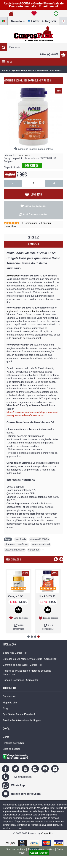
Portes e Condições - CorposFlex (21, 680)
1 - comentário (29, 223)
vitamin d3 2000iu (39, 539)
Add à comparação (35, 214)
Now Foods (24, 155)
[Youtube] (26, 768)
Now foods (20, 539)
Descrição (33, 237)
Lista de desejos (35, 205)
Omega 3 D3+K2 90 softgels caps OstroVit (19, 596)
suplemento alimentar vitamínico (24, 311)
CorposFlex (47, 833)
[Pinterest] (45, 768)
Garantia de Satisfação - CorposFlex (22, 664)
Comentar (33, 244)
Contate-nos (9, 696)
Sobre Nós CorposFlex (15, 652)
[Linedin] (55, 768)
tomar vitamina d (41, 544)
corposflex (33, 549)
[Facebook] (6, 768)
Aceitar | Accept (39, 852)
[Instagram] (35, 768)
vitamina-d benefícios (16, 544)
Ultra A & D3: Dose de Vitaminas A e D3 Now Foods (48, 596)
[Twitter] (16, 768)
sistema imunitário (15, 549)
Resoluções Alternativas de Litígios (22, 720)
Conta (6, 736)
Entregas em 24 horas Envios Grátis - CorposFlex (30, 659)
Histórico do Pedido (13, 743)
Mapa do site (10, 702)
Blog (5, 708)
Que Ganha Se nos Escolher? (19, 714)
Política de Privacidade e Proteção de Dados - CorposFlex (28, 672)
